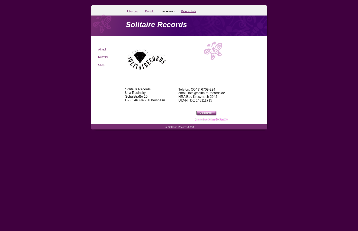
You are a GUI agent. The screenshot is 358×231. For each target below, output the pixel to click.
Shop (101, 65)
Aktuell (102, 49)
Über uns (132, 11)
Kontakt (150, 11)
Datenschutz (188, 11)
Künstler (103, 57)
